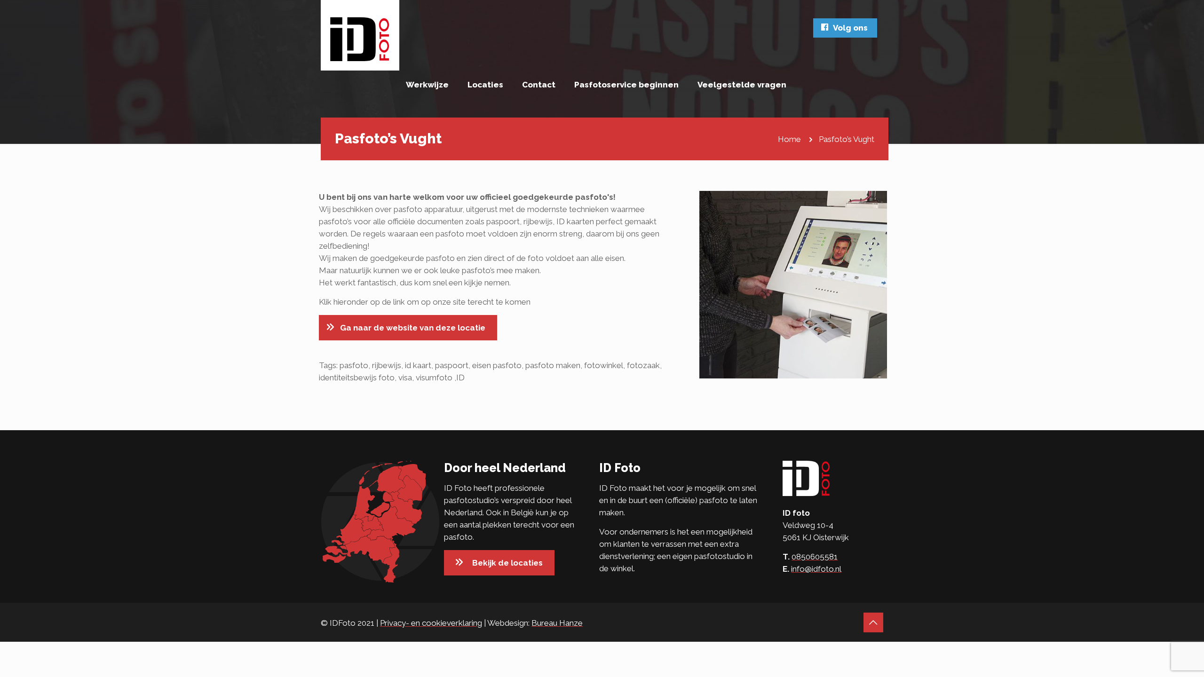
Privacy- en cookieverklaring (431, 623)
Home (789, 139)
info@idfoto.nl (816, 569)
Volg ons (850, 27)
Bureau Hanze (557, 623)
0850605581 (815, 556)
